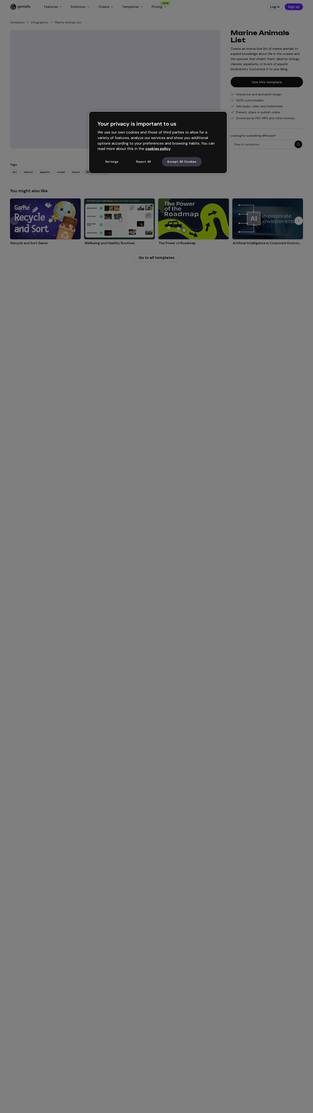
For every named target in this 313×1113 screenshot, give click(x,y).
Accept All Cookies (182, 162)
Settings (112, 162)
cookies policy (158, 148)
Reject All (143, 162)
